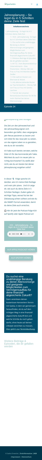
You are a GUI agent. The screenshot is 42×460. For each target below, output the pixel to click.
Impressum (15, 457)
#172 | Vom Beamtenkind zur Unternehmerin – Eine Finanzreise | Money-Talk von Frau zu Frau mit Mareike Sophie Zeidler (23, 68)
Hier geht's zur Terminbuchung (20, 329)
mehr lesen (11, 379)
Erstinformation (26, 453)
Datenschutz (26, 457)
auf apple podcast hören (21, 249)
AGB (35, 453)
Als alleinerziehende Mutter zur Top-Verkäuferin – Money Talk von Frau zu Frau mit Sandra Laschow (19, 424)
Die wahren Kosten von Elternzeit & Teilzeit (19, 397)
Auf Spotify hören (21, 257)
